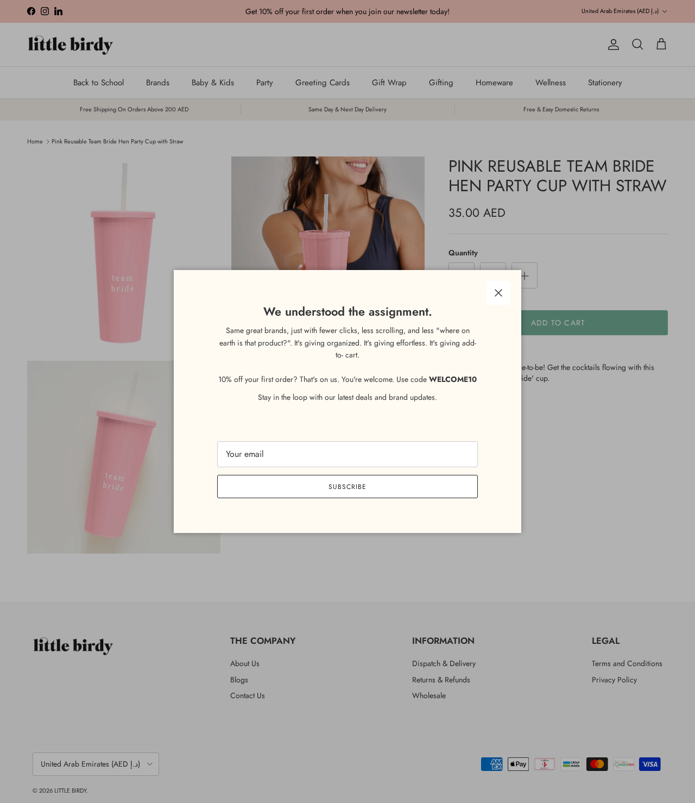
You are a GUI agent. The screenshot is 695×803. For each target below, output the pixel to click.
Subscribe (347, 487)
